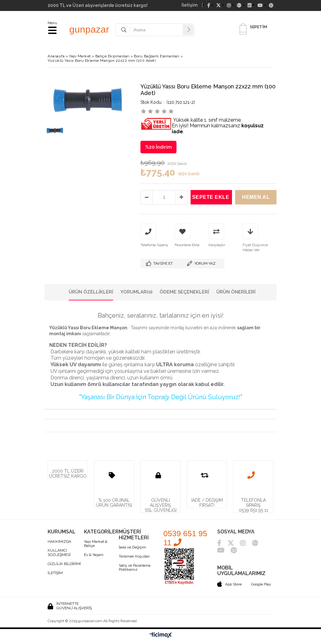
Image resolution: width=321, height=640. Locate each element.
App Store (233, 584)
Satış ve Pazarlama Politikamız (134, 567)
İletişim (189, 5)
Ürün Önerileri (235, 292)
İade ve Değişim (132, 547)
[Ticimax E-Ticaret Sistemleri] (161, 635)
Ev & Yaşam (93, 555)
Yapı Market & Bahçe (96, 544)
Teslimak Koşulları (134, 556)
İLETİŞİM (55, 573)
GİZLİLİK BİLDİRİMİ (64, 564)
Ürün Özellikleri (91, 292)
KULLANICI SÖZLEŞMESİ (59, 552)
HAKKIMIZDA (59, 542)
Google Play (261, 584)
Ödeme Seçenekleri (184, 292)
